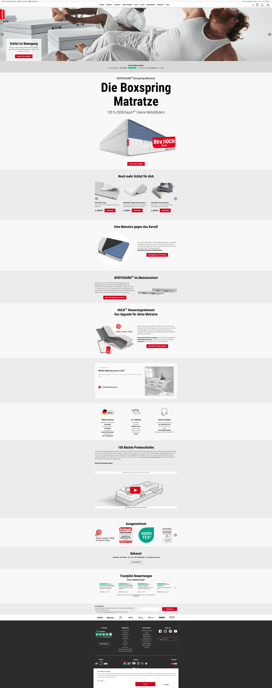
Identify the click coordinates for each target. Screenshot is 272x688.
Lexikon (147, 632)
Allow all (145, 684)
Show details (100, 680)
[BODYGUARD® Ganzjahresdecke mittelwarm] (136, 189)
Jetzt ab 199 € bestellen (24, 56)
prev (96, 198)
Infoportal (146, 647)
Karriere (125, 642)
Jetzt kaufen (110, 210)
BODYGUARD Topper (100, 203)
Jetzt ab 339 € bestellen (136, 164)
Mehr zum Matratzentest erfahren (114, 297)
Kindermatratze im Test (146, 640)
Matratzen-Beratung (147, 630)
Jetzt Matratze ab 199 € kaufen (157, 255)
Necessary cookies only (111, 677)
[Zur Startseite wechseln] (2, 14)
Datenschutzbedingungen (109, 612)
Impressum (125, 643)
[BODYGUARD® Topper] (108, 189)
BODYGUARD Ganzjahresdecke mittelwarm (134, 203)
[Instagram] (165, 631)
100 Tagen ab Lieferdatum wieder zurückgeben (150, 457)
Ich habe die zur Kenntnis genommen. (112, 612)
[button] (167, 5)
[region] (136, 34)
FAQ (263, 1)
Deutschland (165, 639)
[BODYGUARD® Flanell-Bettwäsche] (164, 189)
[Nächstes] (269, 34)
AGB (125, 645)
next (175, 198)
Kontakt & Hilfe (125, 630)
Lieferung (125, 636)
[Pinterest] (170, 631)
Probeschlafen (146, 642)
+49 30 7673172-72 (165, 424)
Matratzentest (249, 1)
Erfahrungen (125, 638)
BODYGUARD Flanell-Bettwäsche (160, 203)
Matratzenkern (146, 634)
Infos (259, 1)
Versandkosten (125, 634)
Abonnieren (169, 609)
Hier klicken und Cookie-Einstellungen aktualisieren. (136, 507)
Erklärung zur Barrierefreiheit (125, 649)
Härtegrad (255, 1)
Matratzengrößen (146, 645)
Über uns (244, 1)
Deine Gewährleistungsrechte (125, 651)
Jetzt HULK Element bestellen (157, 346)
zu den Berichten (136, 562)
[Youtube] (175, 631)
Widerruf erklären (104, 643)
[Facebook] (160, 631)
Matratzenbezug (147, 636)
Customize (166, 684)
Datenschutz (125, 647)
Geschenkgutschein (147, 643)
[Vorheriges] (2, 34)
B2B (125, 640)
